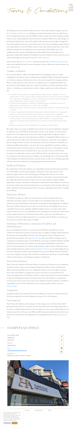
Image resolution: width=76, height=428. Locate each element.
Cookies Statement (43, 58)
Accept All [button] (15, 423)
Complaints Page (14, 67)
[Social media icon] (62, 336)
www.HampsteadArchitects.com (18, 33)
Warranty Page (36, 238)
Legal (27, 410)
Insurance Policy (12, 286)
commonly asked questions (57, 62)
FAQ (49, 410)
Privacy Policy (27, 62)
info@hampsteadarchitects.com (17, 350)
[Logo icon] (71, 5)
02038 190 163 (11, 345)
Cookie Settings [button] (7, 423)
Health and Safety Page (44, 249)
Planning (39, 410)
